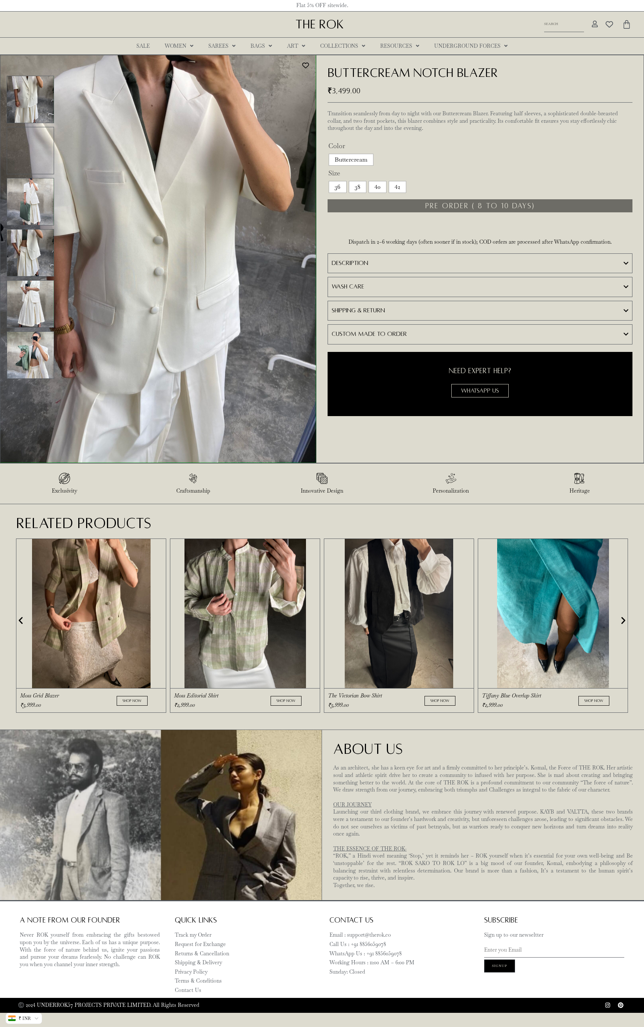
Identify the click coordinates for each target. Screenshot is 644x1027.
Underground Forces (467, 46)
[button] (20, 620)
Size (334, 173)
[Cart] (626, 24)
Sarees (218, 46)
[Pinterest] (620, 1005)
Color (336, 146)
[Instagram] (607, 1005)
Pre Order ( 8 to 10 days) (480, 206)
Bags (257, 46)
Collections (339, 46)
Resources (396, 46)
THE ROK (319, 24)
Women (175, 46)
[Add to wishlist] (305, 65)
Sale (143, 46)
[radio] (351, 159)
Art (292, 46)
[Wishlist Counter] (609, 24)
